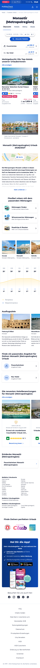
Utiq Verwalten (20, 637)
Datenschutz (20, 629)
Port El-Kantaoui (7, 486)
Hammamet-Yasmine (27, 483)
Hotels (16, 27)
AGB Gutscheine (20, 645)
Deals (5, 2)
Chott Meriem (6, 484)
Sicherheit (20, 654)
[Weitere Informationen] (21, 101)
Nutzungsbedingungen (20, 625)
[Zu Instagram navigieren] (13, 597)
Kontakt (28, 2)
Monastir (23, 484)
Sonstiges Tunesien (7, 507)
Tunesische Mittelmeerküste (10, 500)
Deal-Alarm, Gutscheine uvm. (20, 617)
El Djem (4, 493)
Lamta (4, 491)
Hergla (23, 488)
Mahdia (23, 481)
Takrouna (24, 493)
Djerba (23, 507)
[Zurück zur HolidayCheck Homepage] (7, 7)
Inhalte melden (20, 613)
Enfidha (4, 495)
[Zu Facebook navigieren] (9, 597)
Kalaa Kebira (24, 491)
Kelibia (4, 483)
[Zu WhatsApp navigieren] (27, 597)
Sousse (23, 479)
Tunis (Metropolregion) (27, 505)
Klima (25, 27)
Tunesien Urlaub (12, 12)
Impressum (20, 658)
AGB (20, 641)
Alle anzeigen (7, 65)
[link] (33, 7)
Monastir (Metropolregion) (9, 505)
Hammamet (5, 479)
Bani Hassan (24, 495)
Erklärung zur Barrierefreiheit (20, 650)
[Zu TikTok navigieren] (18, 597)
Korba (4, 488)
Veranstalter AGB (20, 621)
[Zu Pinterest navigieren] (23, 597)
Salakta (4, 489)
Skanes (23, 486)
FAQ (20, 609)
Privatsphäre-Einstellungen (20, 633)
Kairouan (23, 489)
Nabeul (4, 481)
